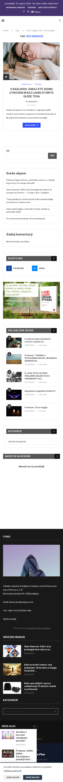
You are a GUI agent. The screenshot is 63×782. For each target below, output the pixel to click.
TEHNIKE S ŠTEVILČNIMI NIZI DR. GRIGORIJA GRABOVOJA (41, 358)
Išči (8, 150)
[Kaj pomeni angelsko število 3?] (14, 395)
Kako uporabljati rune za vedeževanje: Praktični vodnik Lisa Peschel (40, 686)
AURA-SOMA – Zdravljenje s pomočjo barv (25, 755)
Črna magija (41, 407)
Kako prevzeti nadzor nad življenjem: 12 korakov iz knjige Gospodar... (40, 668)
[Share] (6, 77)
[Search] (59, 20)
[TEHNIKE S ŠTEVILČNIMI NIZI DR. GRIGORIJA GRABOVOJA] (14, 359)
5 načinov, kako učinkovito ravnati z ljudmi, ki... (38, 340)
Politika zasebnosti (13, 770)
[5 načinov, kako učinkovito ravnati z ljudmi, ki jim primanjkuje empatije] (14, 343)
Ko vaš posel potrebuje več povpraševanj (25, 218)
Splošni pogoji (9, 619)
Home (5, 30)
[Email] (28, 12)
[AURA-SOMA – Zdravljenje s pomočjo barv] (8, 754)
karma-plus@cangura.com (21, 602)
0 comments (31, 101)
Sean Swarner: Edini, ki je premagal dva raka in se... (38, 648)
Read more (30, 125)
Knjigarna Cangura (15, 8)
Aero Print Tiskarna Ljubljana (38, 628)
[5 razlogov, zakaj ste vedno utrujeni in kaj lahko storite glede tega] (31, 61)
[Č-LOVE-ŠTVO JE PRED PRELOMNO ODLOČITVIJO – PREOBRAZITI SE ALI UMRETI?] (14, 377)
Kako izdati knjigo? (47, 8)
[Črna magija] (14, 411)
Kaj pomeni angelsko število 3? (40, 391)
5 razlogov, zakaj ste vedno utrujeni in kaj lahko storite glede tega (31, 92)
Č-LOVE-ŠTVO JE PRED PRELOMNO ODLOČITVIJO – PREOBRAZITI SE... (38, 376)
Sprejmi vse (32, 777)
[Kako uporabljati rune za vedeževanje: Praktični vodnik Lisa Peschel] (12, 688)
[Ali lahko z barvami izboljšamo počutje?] (8, 735)
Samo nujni (12, 777)
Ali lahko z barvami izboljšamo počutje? (21, 736)
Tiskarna (31, 8)
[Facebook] (24, 12)
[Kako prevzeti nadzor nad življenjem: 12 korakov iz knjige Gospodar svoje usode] (12, 669)
